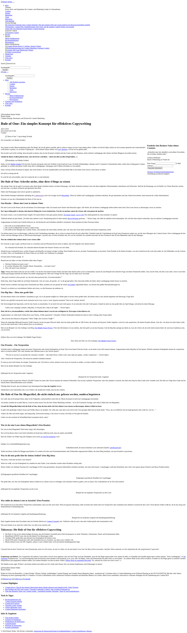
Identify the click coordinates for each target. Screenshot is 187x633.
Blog (7, 5)
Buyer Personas (73, 218)
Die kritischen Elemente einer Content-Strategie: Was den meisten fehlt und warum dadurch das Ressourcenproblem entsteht (47, 25)
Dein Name (151, 163)
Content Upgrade (52, 521)
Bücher (7, 35)
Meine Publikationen (12, 38)
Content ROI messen (12, 603)
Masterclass (9, 54)
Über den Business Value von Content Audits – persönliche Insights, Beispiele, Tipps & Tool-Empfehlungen (42, 591)
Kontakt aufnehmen (12, 627)
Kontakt (8, 60)
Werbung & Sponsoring (13, 625)
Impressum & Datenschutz (43, 631)
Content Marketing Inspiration (15, 609)
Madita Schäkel (16, 164)
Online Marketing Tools (13, 607)
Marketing (8, 15)
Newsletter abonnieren (15, 110)
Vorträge (8, 56)
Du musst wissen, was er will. (74, 215)
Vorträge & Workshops (13, 620)
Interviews (8, 19)
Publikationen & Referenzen (15, 622)
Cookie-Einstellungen (78, 631)
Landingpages (39, 195)
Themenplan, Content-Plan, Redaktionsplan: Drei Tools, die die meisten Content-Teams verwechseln (39, 27)
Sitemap (89, 631)
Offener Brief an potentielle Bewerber (78, 560)
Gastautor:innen (10, 623)
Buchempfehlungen (12, 40)
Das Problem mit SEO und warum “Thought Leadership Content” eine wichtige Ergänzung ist (37, 589)
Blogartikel (65, 195)
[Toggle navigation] (13, 2)
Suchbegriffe (5, 67)
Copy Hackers (62, 149)
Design (7, 13)
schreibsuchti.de (115, 448)
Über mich (8, 58)
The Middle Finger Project (44, 328)
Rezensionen (9, 42)
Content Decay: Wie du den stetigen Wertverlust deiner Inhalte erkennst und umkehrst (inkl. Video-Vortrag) (41, 587)
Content (8, 11)
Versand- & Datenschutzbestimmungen (160, 172)
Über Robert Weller (12, 618)
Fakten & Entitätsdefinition (61, 631)
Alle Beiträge (9, 21)
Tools (7, 17)
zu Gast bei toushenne (48, 437)
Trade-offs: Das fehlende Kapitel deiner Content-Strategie (24, 29)
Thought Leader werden (13, 605)
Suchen (5, 70)
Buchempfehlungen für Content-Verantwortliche (13, 600)
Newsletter (4, 65)
